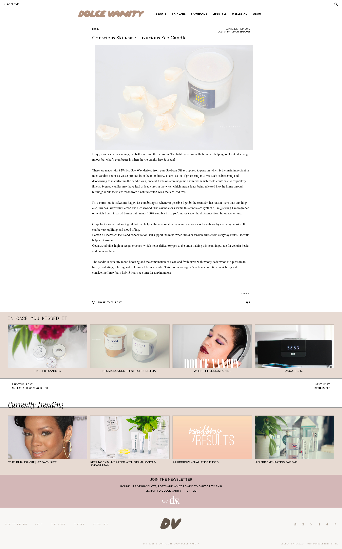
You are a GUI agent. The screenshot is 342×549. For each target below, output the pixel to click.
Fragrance (199, 13)
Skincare (178, 13)
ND (336, 543)
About (258, 13)
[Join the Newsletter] (171, 503)
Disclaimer (58, 524)
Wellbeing (240, 13)
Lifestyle (219, 13)
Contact (79, 524)
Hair (84, 456)
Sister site (100, 524)
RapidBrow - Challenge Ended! (196, 462)
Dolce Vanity (190, 543)
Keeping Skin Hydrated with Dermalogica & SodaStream (123, 464)
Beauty (161, 13)
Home (95, 29)
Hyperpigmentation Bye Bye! (276, 462)
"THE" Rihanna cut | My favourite (32, 462)
